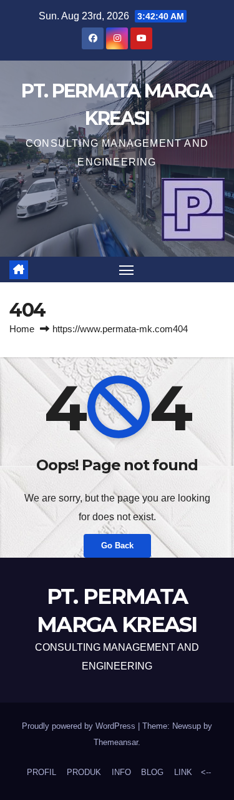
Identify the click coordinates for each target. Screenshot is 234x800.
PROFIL (41, 772)
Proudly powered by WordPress (80, 726)
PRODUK (84, 772)
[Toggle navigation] (126, 270)
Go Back (117, 545)
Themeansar (116, 742)
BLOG (152, 772)
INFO (121, 772)
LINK (183, 772)
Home (21, 328)
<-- (204, 772)
